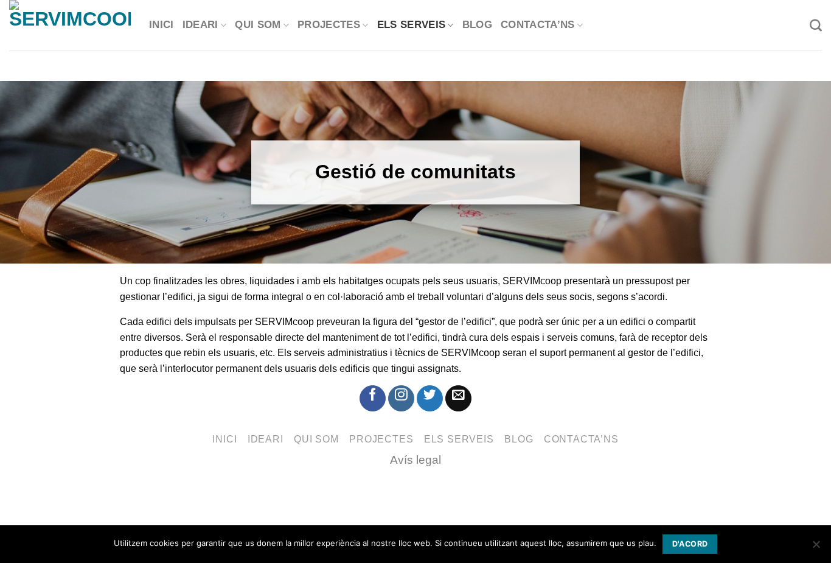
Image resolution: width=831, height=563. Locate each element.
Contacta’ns (538, 25)
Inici (161, 25)
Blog (477, 25)
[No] (816, 548)
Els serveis (411, 25)
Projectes (328, 25)
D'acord (690, 543)
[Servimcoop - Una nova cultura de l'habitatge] (70, 25)
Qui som (257, 25)
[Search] (816, 25)
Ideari (200, 25)
